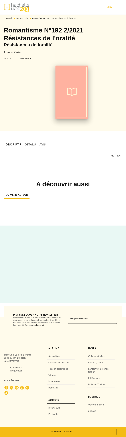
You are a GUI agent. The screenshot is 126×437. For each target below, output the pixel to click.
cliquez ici (39, 325)
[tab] (13, 144)
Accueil (9, 18)
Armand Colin (22, 18)
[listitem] (6, 387)
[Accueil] (17, 7)
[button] (25, 58)
